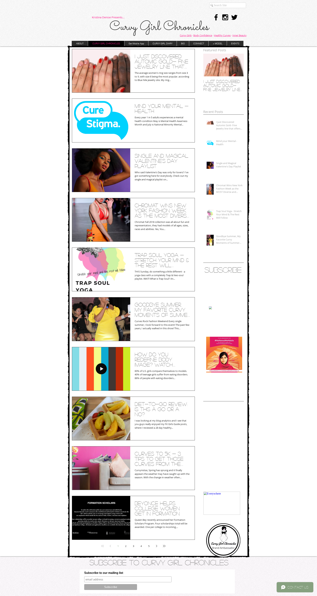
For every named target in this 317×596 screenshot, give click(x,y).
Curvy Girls (186, 35)
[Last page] (164, 546)
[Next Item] (238, 65)
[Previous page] (110, 546)
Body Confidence (202, 35)
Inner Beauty (239, 35)
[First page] (102, 546)
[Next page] (156, 546)
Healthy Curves (222, 35)
